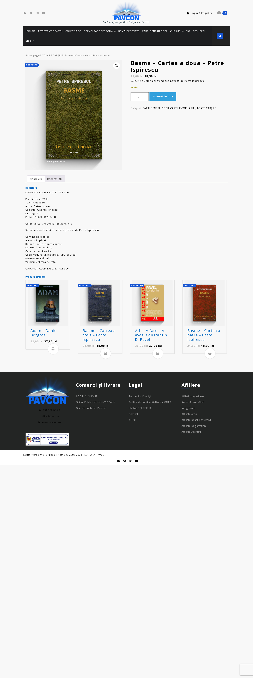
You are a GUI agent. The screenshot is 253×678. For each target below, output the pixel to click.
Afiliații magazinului (193, 396)
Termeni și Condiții (140, 396)
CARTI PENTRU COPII (156, 108)
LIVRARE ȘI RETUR (140, 408)
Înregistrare (188, 408)
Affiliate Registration (194, 426)
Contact (133, 414)
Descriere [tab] (36, 179)
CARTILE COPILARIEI (182, 108)
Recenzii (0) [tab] (54, 179)
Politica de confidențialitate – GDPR (150, 402)
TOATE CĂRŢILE (53, 55)
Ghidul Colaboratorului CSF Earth (95, 402)
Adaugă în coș (163, 96)
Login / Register (201, 13)
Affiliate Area (189, 414)
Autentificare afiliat (193, 402)
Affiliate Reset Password (196, 420)
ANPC (132, 420)
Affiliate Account (191, 432)
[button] (116, 65)
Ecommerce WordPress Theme (44, 454)
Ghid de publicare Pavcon (91, 408)
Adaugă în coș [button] (53, 349)
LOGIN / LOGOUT (86, 396)
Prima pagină (33, 55)
